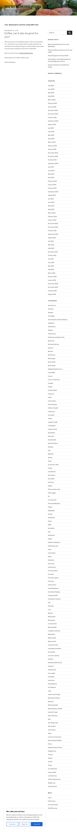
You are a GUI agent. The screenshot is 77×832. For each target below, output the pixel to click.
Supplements (52, 751)
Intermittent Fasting (54, 592)
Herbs (50, 556)
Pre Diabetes (52, 687)
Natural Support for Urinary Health (58, 55)
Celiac (50, 397)
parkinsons (51, 680)
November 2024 (53, 156)
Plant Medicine (52, 684)
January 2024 (52, 184)
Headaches (51, 535)
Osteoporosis (52, 669)
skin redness (51, 730)
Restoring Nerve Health (55, 708)
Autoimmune (52, 333)
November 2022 (53, 227)
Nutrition (50, 659)
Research (51, 701)
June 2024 (51, 170)
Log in (50, 797)
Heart (49, 549)
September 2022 (53, 234)
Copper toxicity (52, 429)
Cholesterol (51, 411)
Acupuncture (52, 305)
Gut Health (51, 528)
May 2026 (51, 92)
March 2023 (51, 213)
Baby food (51, 341)
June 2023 (51, 202)
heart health (51, 553)
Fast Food (51, 482)
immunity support (53, 578)
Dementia (51, 436)
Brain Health (51, 365)
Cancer (50, 376)
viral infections (52, 776)
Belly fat (50, 351)
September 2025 (53, 121)
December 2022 (53, 223)
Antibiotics (51, 323)
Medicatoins (51, 616)
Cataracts (51, 394)
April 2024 (51, 177)
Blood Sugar (51, 358)
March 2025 (51, 142)
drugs (49, 461)
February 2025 (52, 146)
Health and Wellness (54, 542)
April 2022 (51, 248)
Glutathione (51, 517)
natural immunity (53, 645)
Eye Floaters (51, 475)
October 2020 (52, 291)
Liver (49, 609)
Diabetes (50, 447)
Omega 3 (51, 666)
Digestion (51, 454)
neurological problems (54, 648)
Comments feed (53, 804)
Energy (50, 468)
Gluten (50, 521)
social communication (54, 737)
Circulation (51, 415)
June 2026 (51, 89)
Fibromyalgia (52, 493)
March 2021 (51, 273)
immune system (53, 570)
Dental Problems (53, 443)
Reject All (24, 824)
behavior (50, 348)
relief (49, 691)
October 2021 (52, 255)
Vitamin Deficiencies (54, 779)
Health (50, 539)
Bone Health (51, 362)
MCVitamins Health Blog (32, 7)
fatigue (50, 486)
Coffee (50, 418)
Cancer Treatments (54, 379)
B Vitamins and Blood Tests (56, 337)
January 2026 (52, 107)
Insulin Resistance (53, 588)
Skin (49, 719)
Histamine (51, 560)
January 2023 (52, 220)
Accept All (37, 824)
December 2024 (53, 153)
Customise (12, 824)
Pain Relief (51, 677)
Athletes (50, 330)
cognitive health (53, 422)
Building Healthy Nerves (55, 369)
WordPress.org (52, 808)
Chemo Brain (52, 401)
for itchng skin (52, 500)
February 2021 (52, 276)
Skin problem (52, 726)
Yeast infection (52, 786)
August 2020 (52, 294)
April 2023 (51, 209)
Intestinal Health (53, 595)
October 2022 (52, 230)
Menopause (51, 620)
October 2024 (52, 160)
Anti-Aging (51, 316)
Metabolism (51, 634)
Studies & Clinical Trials (55, 747)
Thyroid (50, 754)
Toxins (50, 765)
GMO (49, 524)
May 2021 (51, 266)
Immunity (51, 574)
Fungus (50, 507)
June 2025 (51, 131)
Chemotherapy (52, 404)
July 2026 (51, 85)
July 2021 (51, 259)
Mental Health (52, 627)
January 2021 (52, 280)
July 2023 (51, 199)
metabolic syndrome (54, 631)
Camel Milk (51, 372)
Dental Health (52, 440)
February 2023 (52, 216)
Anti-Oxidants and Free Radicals (57, 319)
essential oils (52, 471)
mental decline (52, 623)
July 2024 (51, 167)
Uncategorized (52, 768)
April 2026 (51, 96)
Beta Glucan (51, 355)
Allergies (50, 312)
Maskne (50, 613)
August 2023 (52, 195)
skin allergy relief (53, 723)
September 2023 (53, 191)
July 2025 (51, 128)
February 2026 (52, 103)
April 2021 (51, 269)
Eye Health (51, 478)
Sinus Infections (53, 715)
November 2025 (53, 114)
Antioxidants (51, 326)
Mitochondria (52, 638)
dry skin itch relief (53, 464)
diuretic (50, 457)
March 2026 (51, 100)
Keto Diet (51, 606)
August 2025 (52, 124)
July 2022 (51, 241)
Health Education (53, 546)
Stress (50, 744)
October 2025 (52, 117)
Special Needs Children (55, 740)
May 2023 (51, 206)
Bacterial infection (53, 344)
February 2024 (52, 181)
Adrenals (50, 309)
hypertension (52, 567)
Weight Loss (51, 783)
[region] (24, 818)
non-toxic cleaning (53, 655)
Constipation (52, 425)
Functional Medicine (54, 503)
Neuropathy (51, 652)
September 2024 (53, 163)
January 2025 (52, 149)
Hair (49, 532)
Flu (49, 496)
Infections (51, 581)
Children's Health (53, 408)
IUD (49, 602)
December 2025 (53, 110)
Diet (49, 450)
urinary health (52, 772)
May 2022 (51, 245)
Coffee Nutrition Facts (26, 53)
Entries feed (51, 801)
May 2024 (51, 174)
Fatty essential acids (54, 489)
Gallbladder (51, 510)
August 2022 (52, 237)
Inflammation (52, 585)
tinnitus (50, 758)
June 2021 (51, 262)
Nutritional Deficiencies (55, 662)
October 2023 (52, 188)
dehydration (51, 432)
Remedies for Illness (54, 698)
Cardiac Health (52, 390)
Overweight (51, 673)
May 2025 (51, 135)
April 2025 (51, 138)
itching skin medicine (54, 599)
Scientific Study (52, 712)
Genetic (50, 514)
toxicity (50, 761)
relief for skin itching (54, 694)
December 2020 (53, 283)
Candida (50, 383)
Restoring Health (53, 705)
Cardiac (50, 387)
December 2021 (53, 252)
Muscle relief (52, 641)
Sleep (49, 733)
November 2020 (53, 287)
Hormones (51, 563)
